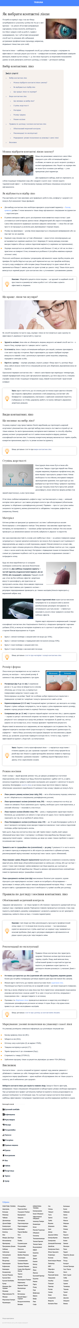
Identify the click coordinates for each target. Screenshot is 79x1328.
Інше (49, 1229)
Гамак (50, 1295)
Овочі (65, 1272)
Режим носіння (19, 119)
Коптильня (66, 1206)
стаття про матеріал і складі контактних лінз (43, 655)
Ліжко (34, 1270)
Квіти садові (67, 1275)
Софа (34, 1304)
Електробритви (53, 1238)
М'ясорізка (9, 1140)
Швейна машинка (23, 1255)
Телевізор (66, 1286)
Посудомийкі (22, 1246)
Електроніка (52, 1240)
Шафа (35, 1299)
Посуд (65, 1261)
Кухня (65, 1209)
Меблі (35, 1250)
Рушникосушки (22, 1243)
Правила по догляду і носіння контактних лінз (27, 124)
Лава (34, 1301)
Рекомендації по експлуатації (25, 133)
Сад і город (67, 1269)
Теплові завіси (37, 1244)
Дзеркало (51, 1226)
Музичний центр (53, 1275)
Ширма (35, 1296)
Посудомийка (10, 1130)
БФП (49, 1266)
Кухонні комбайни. (8, 1281)
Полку (35, 1287)
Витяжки (20, 1304)
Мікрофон (51, 1269)
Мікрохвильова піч (8, 1294)
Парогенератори (23, 1223)
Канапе (35, 1261)
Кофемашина (10, 1114)
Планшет (51, 1283)
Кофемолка (6, 1266)
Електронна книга (53, 1249)
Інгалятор (5, 1258)
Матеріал (17, 110)
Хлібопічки (5, 1252)
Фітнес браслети (53, 1252)
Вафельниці (21, 1282)
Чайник (7, 1165)
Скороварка (21, 1258)
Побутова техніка (9, 1206)
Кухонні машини (7, 1275)
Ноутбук (50, 1281)
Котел (35, 1227)
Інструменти (52, 1298)
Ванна (65, 1295)
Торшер (66, 1289)
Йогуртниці (5, 1261)
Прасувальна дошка (8, 1246)
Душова (66, 1298)
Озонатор (36, 1236)
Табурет (50, 1212)
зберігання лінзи (21, 1000)
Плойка (20, 1240)
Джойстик (51, 1246)
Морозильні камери (8, 1300)
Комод (35, 1264)
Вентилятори (22, 1288)
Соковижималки (23, 1261)
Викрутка (51, 1301)
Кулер (7, 1181)
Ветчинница (21, 1294)
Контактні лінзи (52, 1303)
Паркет (65, 1252)
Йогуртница (9, 1171)
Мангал (65, 1220)
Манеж (35, 1281)
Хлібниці (5, 1249)
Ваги (19, 1291)
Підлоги (65, 1235)
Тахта (50, 1215)
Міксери (8, 1125)
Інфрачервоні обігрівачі (37, 1217)
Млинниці (5, 1215)
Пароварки (21, 1229)
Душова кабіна (53, 1235)
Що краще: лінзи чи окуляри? (25, 92)
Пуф (34, 1290)
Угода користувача (8, 1318)
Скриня (65, 1283)
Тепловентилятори (39, 1238)
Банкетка (35, 1253)
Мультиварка (10, 1119)
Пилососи (21, 1249)
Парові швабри (22, 1232)
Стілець (50, 1209)
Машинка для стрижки (6, 1287)
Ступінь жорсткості (21, 105)
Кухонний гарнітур (38, 1276)
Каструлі (66, 1263)
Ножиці (65, 1229)
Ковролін (66, 1238)
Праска (7, 1150)
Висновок (13, 142)
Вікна (65, 1232)
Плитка (65, 1258)
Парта (35, 1284)
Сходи (65, 1218)
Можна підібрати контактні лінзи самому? (30, 82)
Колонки (50, 1258)
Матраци (66, 1223)
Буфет (35, 1256)
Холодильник (10, 1155)
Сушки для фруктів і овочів (24, 1270)
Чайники (5, 1218)
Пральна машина (11, 1145)
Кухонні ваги (6, 1278)
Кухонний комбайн (12, 1109)
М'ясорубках (22, 1206)
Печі (19, 1235)
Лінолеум (66, 1246)
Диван (35, 1258)
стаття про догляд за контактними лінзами (42, 1012)
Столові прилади (68, 1266)
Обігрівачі (36, 1233)
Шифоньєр (36, 1293)
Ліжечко (35, 1273)
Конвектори (36, 1224)
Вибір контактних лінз (18, 78)
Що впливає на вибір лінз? (23, 101)
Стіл (49, 1206)
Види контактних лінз (18, 96)
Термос (7, 1176)
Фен (6, 1160)
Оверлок (20, 1218)
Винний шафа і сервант (22, 1298)
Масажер (5, 1291)
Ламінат (65, 1243)
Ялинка (65, 1303)
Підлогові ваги (22, 1209)
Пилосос (8, 1135)
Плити (19, 1238)
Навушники (51, 1278)
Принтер (50, 1286)
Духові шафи (6, 1223)
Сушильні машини (23, 1266)
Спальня (65, 1281)
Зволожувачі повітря (24, 1280)
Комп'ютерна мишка (54, 1261)
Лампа (65, 1215)
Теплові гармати (38, 1241)
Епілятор (5, 1232)
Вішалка (50, 1223)
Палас (65, 1249)
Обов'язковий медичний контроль (27, 128)
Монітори (51, 1272)
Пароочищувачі (22, 1226)
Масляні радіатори (39, 1230)
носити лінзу (26, 785)
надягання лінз (57, 983)
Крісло (35, 1267)
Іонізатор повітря (38, 1221)
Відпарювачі (22, 1215)
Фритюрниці (6, 1243)
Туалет (65, 1292)
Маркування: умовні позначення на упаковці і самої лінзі (36, 138)
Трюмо (50, 1218)
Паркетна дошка (68, 1255)
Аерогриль (5, 1209)
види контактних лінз (42, 449)
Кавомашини (6, 1263)
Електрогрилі (6, 1226)
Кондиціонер (6, 1272)
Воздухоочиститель (24, 1301)
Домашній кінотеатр (54, 1243)
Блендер (5, 1212)
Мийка (65, 1226)
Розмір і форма (19, 115)
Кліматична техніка (37, 1207)
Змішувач (66, 1301)
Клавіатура (51, 1255)
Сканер (50, 1292)
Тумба (50, 1220)
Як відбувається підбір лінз (24, 87)
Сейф (65, 1278)
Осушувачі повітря (24, 1212)
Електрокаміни (37, 1211)
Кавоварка (5, 1269)
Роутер (50, 1289)
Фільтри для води (8, 1238)
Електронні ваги (7, 1229)
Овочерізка (21, 1220)
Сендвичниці (22, 1252)
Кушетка (35, 1279)
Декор (50, 1232)
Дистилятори (6, 1220)
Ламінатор (51, 1263)
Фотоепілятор (6, 1240)
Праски (20, 1277)
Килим (65, 1240)
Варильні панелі (23, 1285)
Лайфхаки (66, 1212)
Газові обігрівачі (38, 1214)
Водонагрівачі (37, 1247)
